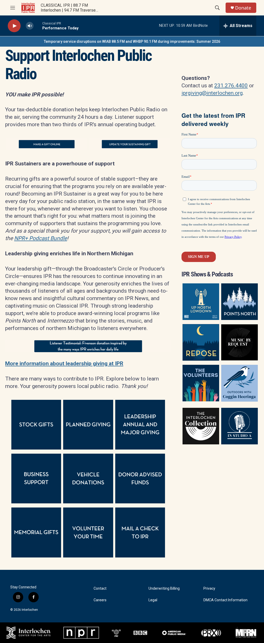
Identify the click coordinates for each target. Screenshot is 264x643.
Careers (100, 600)
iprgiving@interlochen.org (212, 93)
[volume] (29, 26)
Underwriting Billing (164, 588)
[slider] (38, 25)
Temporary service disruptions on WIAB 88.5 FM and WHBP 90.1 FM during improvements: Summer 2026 (132, 41)
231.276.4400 (231, 85)
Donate (243, 8)
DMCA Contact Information (225, 600)
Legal (152, 600)
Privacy (209, 588)
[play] (14, 26)
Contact (100, 588)
